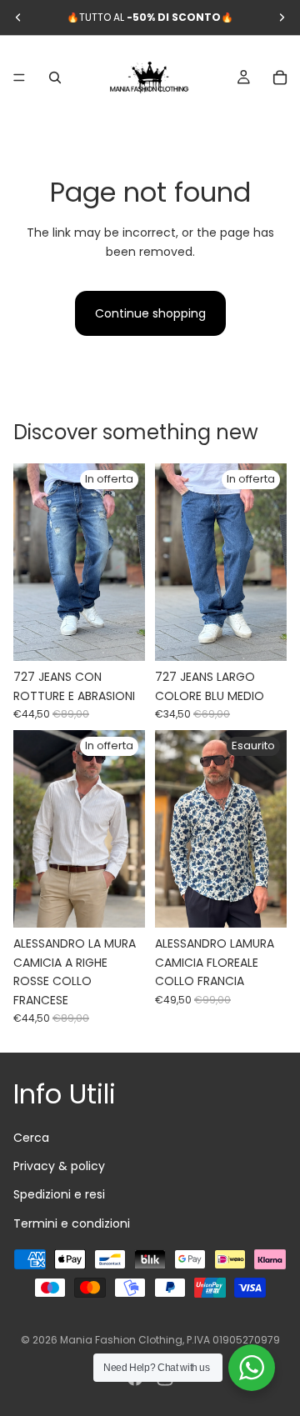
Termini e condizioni (71, 1223)
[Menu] (19, 77)
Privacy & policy (59, 1166)
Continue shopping (150, 313)
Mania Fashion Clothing (121, 1340)
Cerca (31, 1137)
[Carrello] (280, 77)
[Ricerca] (55, 77)
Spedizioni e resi (59, 1194)
